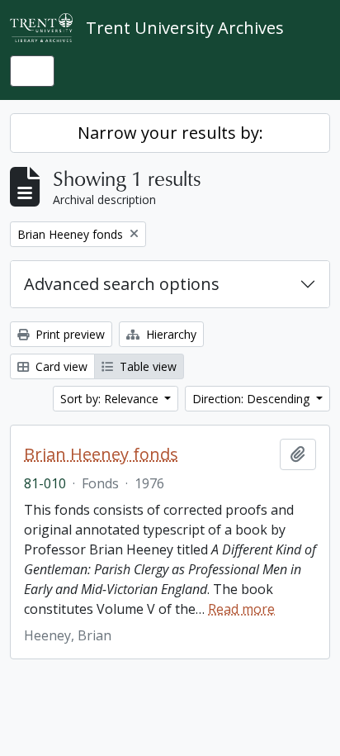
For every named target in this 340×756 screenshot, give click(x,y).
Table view (146, 366)
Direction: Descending (252, 399)
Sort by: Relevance (111, 399)
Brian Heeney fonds (101, 454)
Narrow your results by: (170, 132)
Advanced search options (122, 284)
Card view (59, 366)
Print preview (68, 334)
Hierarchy (169, 334)
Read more (241, 609)
